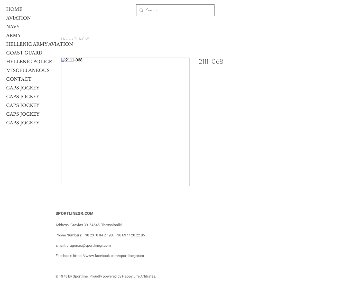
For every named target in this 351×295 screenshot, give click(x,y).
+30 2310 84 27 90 (98, 235)
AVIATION (18, 18)
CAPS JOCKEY (22, 88)
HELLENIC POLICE (26, 61)
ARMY (13, 35)
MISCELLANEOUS (26, 70)
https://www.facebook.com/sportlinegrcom (108, 255)
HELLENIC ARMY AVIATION (26, 44)
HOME (14, 9)
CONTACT (19, 79)
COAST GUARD (24, 53)
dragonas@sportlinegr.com (89, 245)
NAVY (13, 27)
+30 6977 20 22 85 (130, 235)
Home (66, 39)
